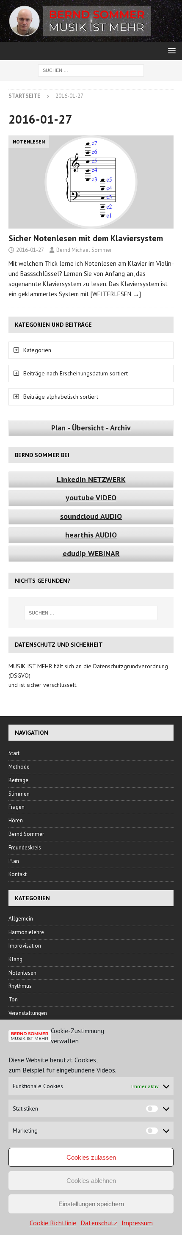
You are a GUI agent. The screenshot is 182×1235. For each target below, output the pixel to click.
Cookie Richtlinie (53, 1222)
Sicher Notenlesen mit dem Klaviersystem (85, 238)
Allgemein (20, 918)
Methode (19, 766)
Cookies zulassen (91, 1157)
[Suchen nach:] (91, 70)
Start (13, 753)
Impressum (137, 1222)
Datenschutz (98, 1222)
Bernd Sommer (26, 834)
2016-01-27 (30, 250)
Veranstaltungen (27, 1013)
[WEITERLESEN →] (116, 294)
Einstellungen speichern (91, 1203)
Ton (13, 999)
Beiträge (18, 780)
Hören (15, 820)
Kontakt (17, 874)
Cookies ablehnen (91, 1180)
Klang (15, 959)
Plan (13, 861)
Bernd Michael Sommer (84, 250)
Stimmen (19, 793)
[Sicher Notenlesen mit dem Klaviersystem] (91, 181)
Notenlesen (22, 972)
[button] (170, 50)
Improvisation (24, 945)
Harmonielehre (26, 932)
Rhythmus (20, 986)
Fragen (16, 806)
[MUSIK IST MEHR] (91, 37)
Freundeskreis (24, 847)
